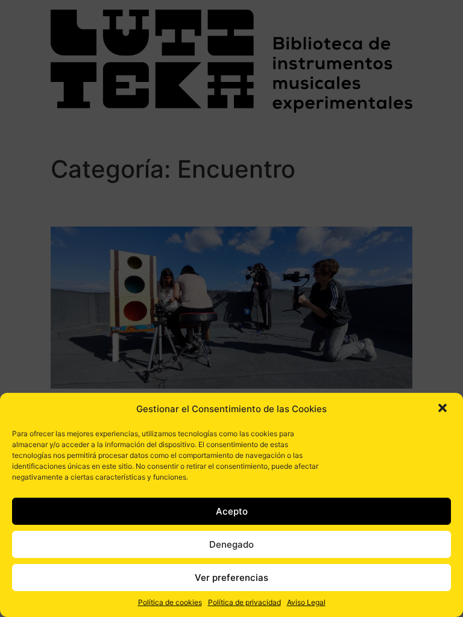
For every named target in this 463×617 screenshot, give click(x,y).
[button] (443, 409)
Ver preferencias (231, 577)
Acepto (232, 511)
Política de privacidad (244, 602)
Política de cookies (170, 602)
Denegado (231, 544)
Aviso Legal (306, 602)
